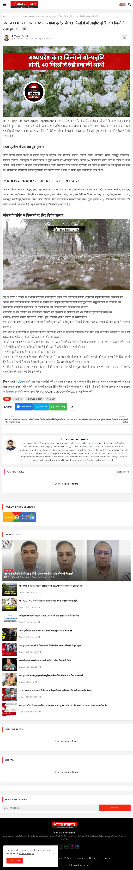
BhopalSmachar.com (80, 865)
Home (6, 16)
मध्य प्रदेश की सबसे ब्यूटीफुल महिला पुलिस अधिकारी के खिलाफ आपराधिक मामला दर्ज (51, 675)
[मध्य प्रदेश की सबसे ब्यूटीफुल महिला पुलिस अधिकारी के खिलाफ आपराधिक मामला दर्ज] (9, 679)
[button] (122, 4)
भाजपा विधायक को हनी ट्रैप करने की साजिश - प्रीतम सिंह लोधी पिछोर (45, 660)
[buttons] (61, 846)
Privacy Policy (63, 858)
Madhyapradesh (34, 399)
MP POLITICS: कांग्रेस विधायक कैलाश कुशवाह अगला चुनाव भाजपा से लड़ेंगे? (48, 601)
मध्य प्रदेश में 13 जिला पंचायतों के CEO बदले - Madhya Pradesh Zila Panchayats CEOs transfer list (63, 705)
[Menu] (4, 4)
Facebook (25, 406)
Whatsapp (60, 406)
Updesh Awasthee (72, 439)
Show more (123, 472)
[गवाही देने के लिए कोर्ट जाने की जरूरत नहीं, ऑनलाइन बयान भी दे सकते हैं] (9, 634)
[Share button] (72, 406)
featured (18, 399)
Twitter (43, 406)
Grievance (80, 858)
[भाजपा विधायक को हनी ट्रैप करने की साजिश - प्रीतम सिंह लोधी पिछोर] (9, 664)
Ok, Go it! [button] (15, 860)
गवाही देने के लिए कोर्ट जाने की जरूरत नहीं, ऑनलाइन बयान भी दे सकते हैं (45, 630)
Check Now (25, 853)
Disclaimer (94, 858)
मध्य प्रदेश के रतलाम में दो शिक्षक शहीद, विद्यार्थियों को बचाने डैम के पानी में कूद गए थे (50, 645)
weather (16, 16)
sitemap (108, 858)
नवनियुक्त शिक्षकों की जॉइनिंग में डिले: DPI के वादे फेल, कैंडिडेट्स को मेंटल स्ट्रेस (49, 615)
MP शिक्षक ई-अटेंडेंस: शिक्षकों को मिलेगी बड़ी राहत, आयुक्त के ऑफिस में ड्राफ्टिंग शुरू (50, 586)
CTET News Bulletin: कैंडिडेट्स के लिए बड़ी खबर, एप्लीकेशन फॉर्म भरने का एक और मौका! (55, 690)
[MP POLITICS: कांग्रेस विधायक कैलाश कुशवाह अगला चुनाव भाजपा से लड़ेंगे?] (9, 604)
